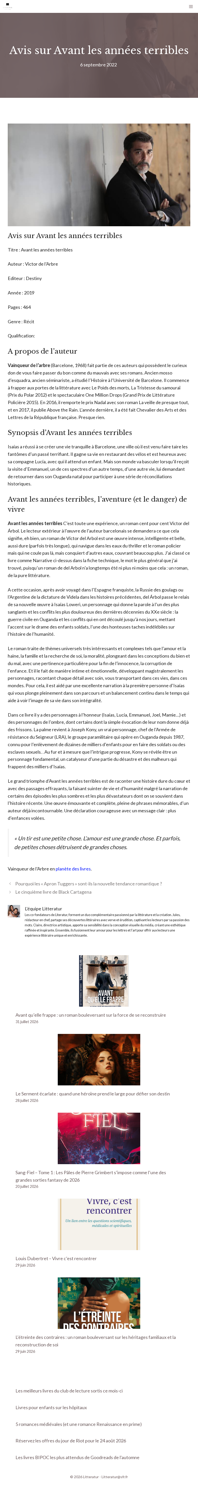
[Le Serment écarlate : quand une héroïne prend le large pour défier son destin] (99, 1081)
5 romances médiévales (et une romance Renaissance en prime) (78, 1424)
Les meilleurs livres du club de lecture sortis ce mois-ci (69, 1390)
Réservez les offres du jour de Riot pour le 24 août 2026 (70, 1440)
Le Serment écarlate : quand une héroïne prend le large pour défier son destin (92, 1093)
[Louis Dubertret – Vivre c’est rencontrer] (99, 1246)
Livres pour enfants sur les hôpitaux (51, 1407)
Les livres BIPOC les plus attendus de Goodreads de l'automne (77, 1457)
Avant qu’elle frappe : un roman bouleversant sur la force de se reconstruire (90, 1015)
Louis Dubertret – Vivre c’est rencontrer (56, 1258)
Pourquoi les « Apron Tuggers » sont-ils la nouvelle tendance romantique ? (88, 883)
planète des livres (73, 869)
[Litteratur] (8, 6)
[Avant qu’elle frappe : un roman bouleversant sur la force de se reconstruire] (99, 1003)
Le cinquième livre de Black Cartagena (53, 892)
